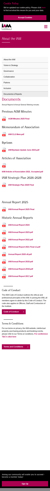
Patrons (7, 83)
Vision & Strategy (11, 65)
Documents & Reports (13, 94)
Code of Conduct (11, 312)
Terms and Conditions (13, 347)
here (44, 8)
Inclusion (7, 88)
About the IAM (9, 60)
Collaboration (9, 77)
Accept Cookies (25, 18)
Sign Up (25, 485)
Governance (9, 71)
